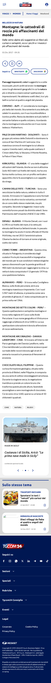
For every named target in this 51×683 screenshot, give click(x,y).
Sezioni (6, 571)
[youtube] (41, 561)
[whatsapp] (16, 561)
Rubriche (7, 590)
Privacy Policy (8, 631)
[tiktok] (47, 561)
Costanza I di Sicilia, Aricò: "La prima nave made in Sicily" (24, 454)
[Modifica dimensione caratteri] (19, 63)
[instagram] (9, 561)
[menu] (4, 4)
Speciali (6, 580)
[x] (22, 561)
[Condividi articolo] (5, 63)
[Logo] (26, 4)
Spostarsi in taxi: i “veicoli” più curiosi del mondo (32, 498)
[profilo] (47, 4)
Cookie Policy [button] (32, 627)
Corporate (7, 627)
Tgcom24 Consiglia (12, 600)
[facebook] (3, 561)
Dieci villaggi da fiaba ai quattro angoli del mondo (32, 522)
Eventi (5, 609)
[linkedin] (28, 561)
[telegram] (34, 561)
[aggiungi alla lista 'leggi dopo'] (12, 63)
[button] (26, 4)
